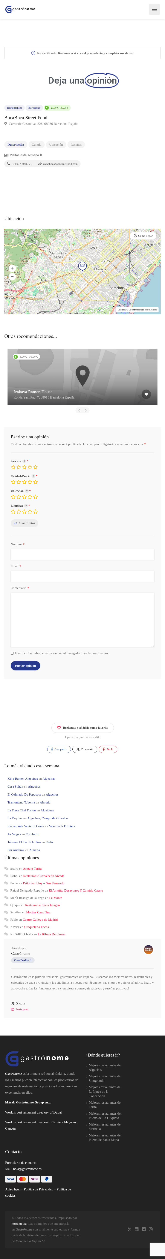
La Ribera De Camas (52, 934)
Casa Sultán (15, 786)
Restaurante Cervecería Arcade (43, 876)
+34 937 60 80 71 (21, 163)
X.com (20, 1003)
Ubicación (56, 144)
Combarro (32, 834)
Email (16, 566)
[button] (12, 268)
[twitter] (129, 1229)
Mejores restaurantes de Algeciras (105, 1067)
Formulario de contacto (21, 1163)
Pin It (109, 749)
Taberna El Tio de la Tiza (24, 842)
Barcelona (34, 107)
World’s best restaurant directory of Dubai (33, 1112)
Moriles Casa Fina (38, 912)
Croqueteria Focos (36, 927)
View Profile (21, 960)
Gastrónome (20, 953)
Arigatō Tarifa (32, 868)
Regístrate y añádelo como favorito (85, 727)
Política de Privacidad (38, 1189)
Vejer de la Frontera (62, 826)
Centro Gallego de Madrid (40, 919)
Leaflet (121, 309)
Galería (36, 144)
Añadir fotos (26, 523)
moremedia (19, 1223)
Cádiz (49, 842)
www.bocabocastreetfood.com (60, 163)
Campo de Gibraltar (55, 818)
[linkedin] (136, 1229)
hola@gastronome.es (27, 1169)
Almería (45, 802)
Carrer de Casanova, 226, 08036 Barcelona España (43, 124)
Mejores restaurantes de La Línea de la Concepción (105, 1091)
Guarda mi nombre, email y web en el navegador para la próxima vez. (62, 653)
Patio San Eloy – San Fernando (43, 883)
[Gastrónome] (20, 9)
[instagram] (150, 1229)
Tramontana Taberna (21, 802)
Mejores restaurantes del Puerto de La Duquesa (105, 1116)
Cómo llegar (145, 235)
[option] (82, 377)
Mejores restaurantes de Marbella (105, 1127)
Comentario (20, 588)
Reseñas (76, 144)
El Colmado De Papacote (24, 794)
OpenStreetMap (136, 309)
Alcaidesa (47, 810)
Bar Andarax (16, 850)
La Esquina (15, 818)
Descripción (16, 144)
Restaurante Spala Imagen (42, 905)
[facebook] (143, 1229)
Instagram (22, 1009)
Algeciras (49, 778)
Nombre (18, 544)
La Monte (55, 897)
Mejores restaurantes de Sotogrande (105, 1078)
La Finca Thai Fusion (22, 810)
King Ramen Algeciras (23, 778)
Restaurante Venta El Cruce (26, 826)
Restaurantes (14, 107)
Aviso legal (12, 1189)
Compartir (60, 749)
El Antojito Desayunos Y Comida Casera (76, 890)
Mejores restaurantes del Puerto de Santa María (105, 1137)
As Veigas (14, 834)
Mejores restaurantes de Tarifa (105, 1105)
